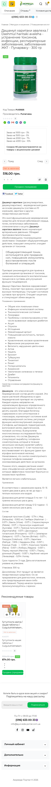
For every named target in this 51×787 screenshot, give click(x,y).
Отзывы (25, 10)
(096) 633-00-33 (22, 16)
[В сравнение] (12, 614)
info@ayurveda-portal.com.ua (25, 724)
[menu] (12, 4)
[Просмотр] (6, 614)
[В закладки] (18, 614)
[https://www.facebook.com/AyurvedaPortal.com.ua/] (17, 730)
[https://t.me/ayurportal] (33, 730)
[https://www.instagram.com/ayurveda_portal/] (22, 730)
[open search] (41, 4)
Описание (9, 10)
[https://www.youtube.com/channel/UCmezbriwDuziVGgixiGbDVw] (28, 730)
